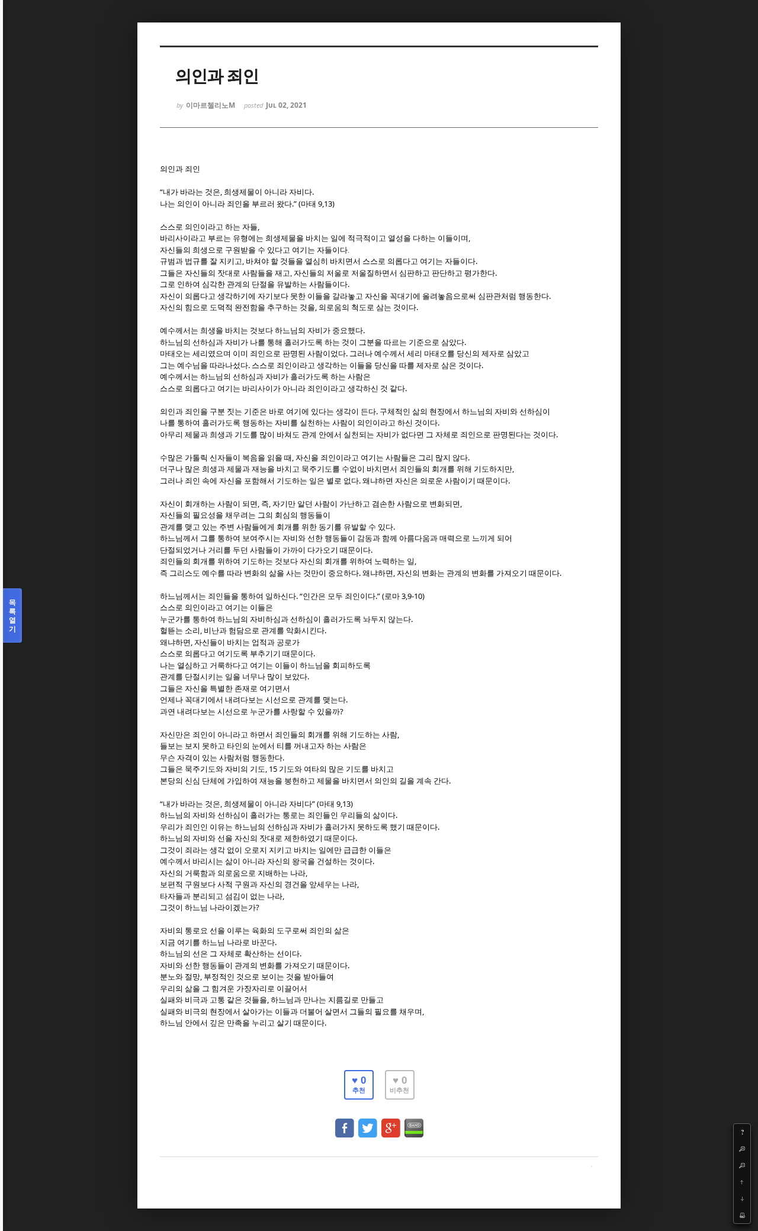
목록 (12, 615)
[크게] (742, 1148)
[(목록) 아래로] (742, 1198)
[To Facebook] (344, 1122)
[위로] (742, 1182)
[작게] (742, 1165)
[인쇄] (742, 1215)
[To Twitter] (367, 1122)
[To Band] (414, 1122)
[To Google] (391, 1122)
